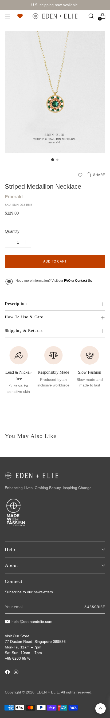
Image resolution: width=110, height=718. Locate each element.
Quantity (12, 231)
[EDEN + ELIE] (55, 16)
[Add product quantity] (26, 242)
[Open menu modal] (7, 16)
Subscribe (94, 607)
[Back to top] (100, 708)
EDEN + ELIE (48, 692)
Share (99, 175)
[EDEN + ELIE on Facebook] (8, 672)
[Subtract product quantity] (10, 242)
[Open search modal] (90, 16)
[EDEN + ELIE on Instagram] (16, 672)
